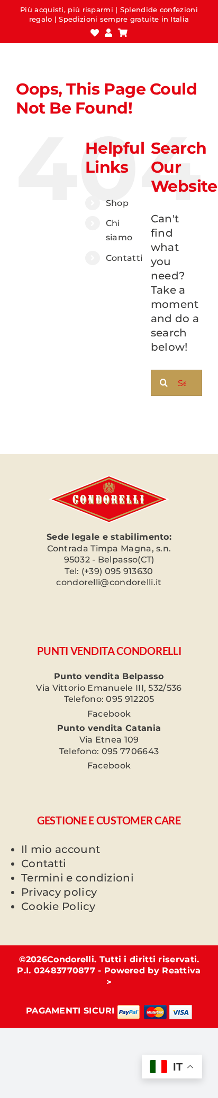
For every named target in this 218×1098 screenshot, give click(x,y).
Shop (117, 203)
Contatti (124, 258)
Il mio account (60, 849)
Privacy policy (59, 892)
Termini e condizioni (77, 877)
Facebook (109, 714)
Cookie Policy (58, 906)
